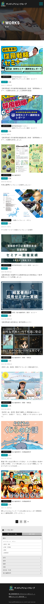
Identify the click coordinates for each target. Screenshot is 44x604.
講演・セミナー (32, 79)
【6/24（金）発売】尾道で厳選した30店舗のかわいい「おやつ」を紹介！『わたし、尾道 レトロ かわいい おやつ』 (21, 414)
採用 (14, 220)
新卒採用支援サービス (19, 77)
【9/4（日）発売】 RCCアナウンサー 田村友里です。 (20, 367)
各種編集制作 (26, 452)
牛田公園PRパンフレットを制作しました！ (16, 185)
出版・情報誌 (7, 547)
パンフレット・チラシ (23, 220)
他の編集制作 (16, 175)
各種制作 (6, 552)
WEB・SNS (7, 544)
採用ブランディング (18, 79)
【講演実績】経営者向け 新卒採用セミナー (16, 322)
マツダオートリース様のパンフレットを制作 (17, 230)
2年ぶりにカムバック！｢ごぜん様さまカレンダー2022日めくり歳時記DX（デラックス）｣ (21, 512)
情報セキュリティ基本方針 (17, 596)
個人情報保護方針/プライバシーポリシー (21, 594)
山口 (9, 455)
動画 (5, 550)
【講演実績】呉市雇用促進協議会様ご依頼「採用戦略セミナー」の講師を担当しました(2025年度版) (21, 89)
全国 (9, 316)
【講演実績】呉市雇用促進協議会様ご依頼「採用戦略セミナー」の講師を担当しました (21, 139)
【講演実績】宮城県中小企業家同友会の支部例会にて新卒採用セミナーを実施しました (21, 276)
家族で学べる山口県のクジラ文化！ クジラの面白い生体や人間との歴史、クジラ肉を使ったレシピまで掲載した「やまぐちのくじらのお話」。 (22, 464)
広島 (9, 82)
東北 (9, 268)
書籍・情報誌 (26, 357)
